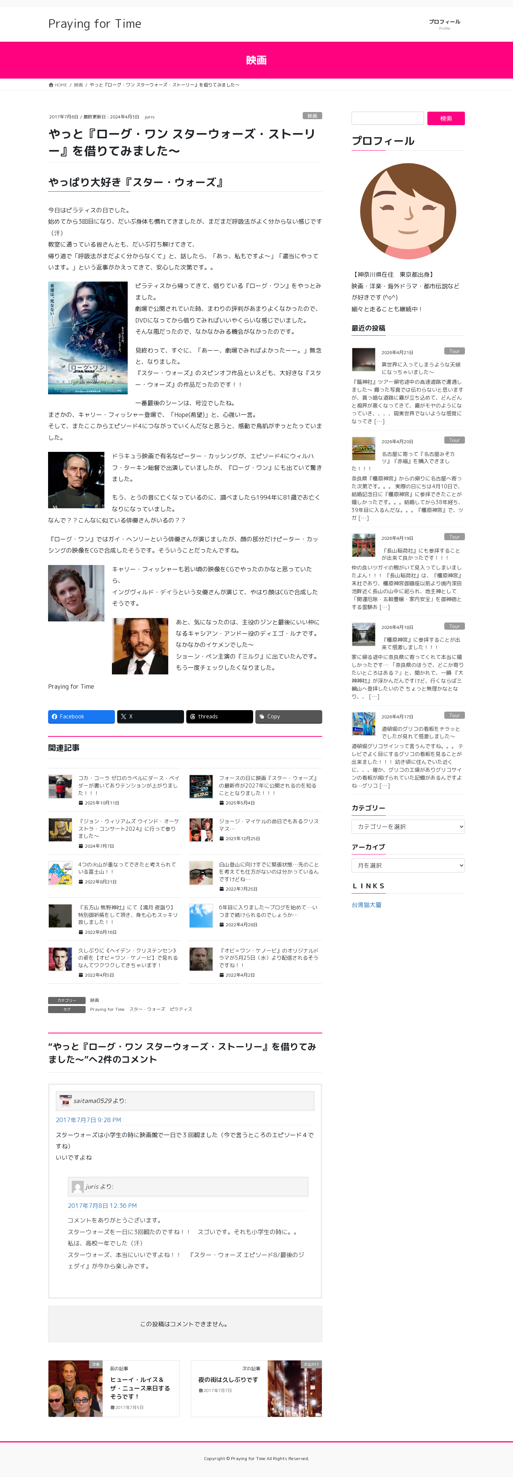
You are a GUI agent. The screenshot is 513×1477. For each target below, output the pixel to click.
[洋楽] (75, 1388)
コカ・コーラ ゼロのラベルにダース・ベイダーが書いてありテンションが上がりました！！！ (129, 785)
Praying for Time (107, 1009)
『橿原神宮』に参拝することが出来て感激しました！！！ (421, 643)
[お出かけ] (295, 1387)
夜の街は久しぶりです (228, 1380)
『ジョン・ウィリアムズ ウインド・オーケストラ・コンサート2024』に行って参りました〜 (129, 828)
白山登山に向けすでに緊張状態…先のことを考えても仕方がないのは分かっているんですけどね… (269, 872)
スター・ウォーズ (147, 1009)
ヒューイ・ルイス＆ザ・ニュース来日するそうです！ (140, 1388)
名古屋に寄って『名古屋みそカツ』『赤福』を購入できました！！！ (403, 461)
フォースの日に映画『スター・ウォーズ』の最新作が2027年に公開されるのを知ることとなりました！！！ (269, 785)
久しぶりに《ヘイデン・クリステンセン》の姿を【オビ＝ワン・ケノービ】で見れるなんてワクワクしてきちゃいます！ (128, 958)
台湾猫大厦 (367, 905)
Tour (454, 351)
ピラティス (181, 1009)
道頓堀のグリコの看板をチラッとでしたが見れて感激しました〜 (421, 732)
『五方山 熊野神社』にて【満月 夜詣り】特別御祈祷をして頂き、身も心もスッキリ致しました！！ (128, 915)
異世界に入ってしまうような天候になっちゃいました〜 (421, 368)
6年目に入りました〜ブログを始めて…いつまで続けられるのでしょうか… (268, 911)
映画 (312, 115)
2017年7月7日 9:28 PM (88, 1120)
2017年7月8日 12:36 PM (102, 1205)
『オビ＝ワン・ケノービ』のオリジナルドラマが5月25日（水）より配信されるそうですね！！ (269, 958)
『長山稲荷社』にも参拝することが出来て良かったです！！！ (421, 554)
